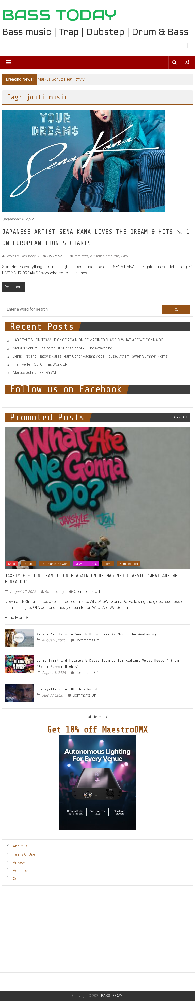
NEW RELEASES (86, 564)
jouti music (97, 256)
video (124, 256)
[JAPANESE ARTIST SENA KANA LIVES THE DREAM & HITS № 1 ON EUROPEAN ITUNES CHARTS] (83, 160)
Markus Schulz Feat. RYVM (61, 79)
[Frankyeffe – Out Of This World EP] (19, 692)
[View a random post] (187, 62)
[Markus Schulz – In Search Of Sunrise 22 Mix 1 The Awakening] (19, 637)
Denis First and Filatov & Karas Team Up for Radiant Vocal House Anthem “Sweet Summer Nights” (91, 356)
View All (180, 417)
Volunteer (20, 871)
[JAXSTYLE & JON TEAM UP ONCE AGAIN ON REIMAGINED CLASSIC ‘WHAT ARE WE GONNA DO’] (97, 497)
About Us (20, 846)
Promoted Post (128, 564)
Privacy (19, 862)
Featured (28, 564)
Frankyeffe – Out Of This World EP (40, 364)
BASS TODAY (59, 15)
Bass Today (54, 592)
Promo (108, 564)
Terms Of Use (24, 854)
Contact (19, 879)
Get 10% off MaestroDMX (97, 729)
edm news (81, 256)
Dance (12, 564)
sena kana (112, 256)
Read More (15, 617)
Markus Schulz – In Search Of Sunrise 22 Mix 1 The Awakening (62, 348)
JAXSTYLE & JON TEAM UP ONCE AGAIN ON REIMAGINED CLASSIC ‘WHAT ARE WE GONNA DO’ (88, 340)
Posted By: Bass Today (21, 256)
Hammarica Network (54, 564)
